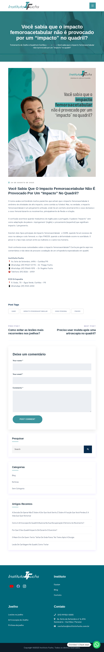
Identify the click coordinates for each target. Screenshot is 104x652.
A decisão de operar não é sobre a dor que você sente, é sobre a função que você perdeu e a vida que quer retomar (50, 514)
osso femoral (61, 311)
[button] (96, 644)
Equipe (57, 585)
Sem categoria (18, 489)
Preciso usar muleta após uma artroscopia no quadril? (76, 331)
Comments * (18, 388)
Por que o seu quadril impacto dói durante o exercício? (34, 530)
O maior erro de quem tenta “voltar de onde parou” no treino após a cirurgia (43, 537)
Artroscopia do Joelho (18, 620)
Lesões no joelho (15, 615)
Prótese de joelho (16, 625)
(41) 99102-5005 (66, 615)
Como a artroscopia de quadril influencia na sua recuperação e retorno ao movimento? (48, 523)
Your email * (18, 374)
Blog (14, 475)
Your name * (18, 361)
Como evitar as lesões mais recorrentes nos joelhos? (25, 331)
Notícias (15, 482)
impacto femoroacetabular (35, 311)
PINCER (77, 311)
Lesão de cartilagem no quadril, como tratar (30, 545)
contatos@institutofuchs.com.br (73, 626)
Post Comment (27, 419)
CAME (14, 311)
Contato (58, 595)
